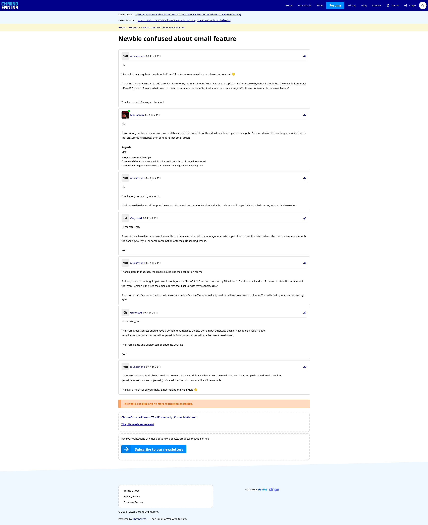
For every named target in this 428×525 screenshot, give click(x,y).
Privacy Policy (132, 496)
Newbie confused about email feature (162, 27)
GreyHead (136, 218)
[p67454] (304, 56)
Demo (395, 5)
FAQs (320, 5)
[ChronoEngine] (9, 5)
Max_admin (137, 115)
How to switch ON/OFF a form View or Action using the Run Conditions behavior (184, 20)
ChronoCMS (139, 518)
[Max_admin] (125, 115)
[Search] (422, 5)
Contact (376, 5)
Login (412, 5)
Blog (364, 5)
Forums (335, 5)
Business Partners (134, 502)
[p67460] (304, 178)
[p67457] (304, 115)
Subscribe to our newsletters (159, 449)
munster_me (137, 56)
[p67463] (304, 218)
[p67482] (304, 262)
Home (288, 5)
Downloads (304, 5)
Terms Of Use (131, 490)
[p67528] (304, 366)
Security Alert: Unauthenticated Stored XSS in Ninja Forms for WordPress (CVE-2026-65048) (188, 14)
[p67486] (304, 312)
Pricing (352, 5)
